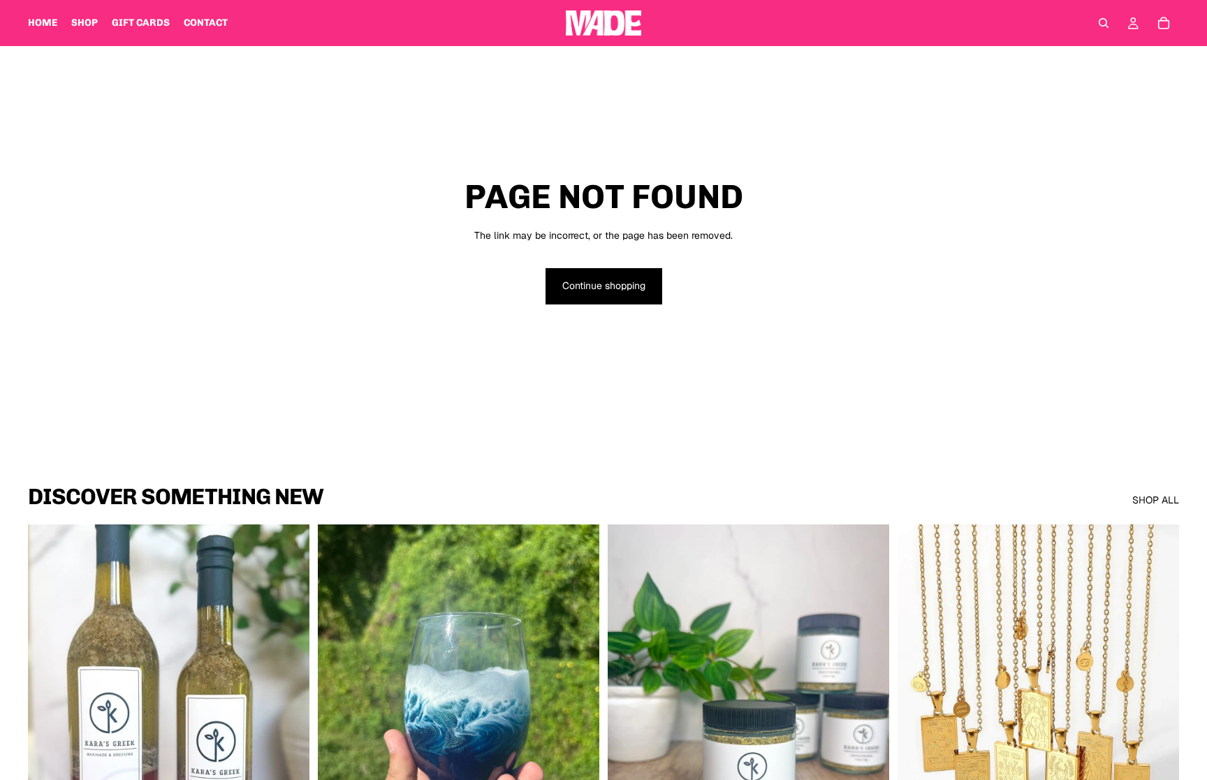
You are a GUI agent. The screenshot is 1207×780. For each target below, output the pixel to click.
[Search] (1103, 23)
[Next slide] (578, 700)
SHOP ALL (1155, 500)
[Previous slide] (339, 700)
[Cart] (1163, 23)
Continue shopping (603, 285)
